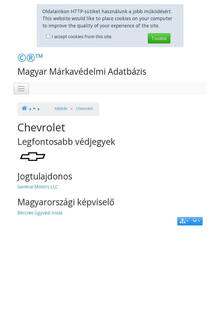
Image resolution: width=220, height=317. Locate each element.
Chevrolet (84, 108)
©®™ (30, 57)
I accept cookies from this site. (82, 36)
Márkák (60, 108)
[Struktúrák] (184, 221)
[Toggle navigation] (21, 88)
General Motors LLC (37, 187)
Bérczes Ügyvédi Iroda (39, 213)
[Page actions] (196, 221)
